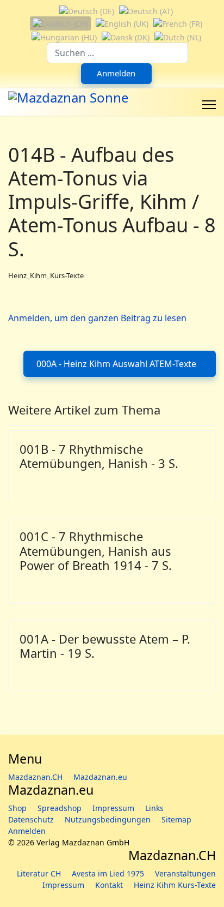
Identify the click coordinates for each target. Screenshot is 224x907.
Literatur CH (39, 873)
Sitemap (176, 819)
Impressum (113, 808)
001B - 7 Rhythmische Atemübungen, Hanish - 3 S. (99, 456)
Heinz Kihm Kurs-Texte (175, 885)
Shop (17, 808)
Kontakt (109, 885)
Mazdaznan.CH (35, 777)
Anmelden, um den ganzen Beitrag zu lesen (97, 318)
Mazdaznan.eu (100, 777)
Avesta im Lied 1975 (108, 873)
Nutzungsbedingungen (108, 819)
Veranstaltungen (185, 873)
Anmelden (116, 73)
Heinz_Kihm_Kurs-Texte (46, 275)
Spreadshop (60, 808)
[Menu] (209, 104)
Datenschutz (31, 819)
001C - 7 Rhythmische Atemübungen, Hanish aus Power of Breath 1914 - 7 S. (96, 550)
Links (154, 808)
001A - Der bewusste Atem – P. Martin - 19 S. (105, 645)
